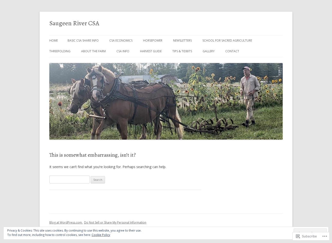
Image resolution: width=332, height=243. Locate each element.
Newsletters (182, 40)
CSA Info (122, 51)
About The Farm (93, 51)
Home (53, 40)
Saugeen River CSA (74, 23)
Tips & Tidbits (182, 51)
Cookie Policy (101, 235)
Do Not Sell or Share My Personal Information (115, 222)
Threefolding (59, 51)
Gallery (209, 51)
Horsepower (152, 40)
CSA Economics (120, 40)
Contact (232, 51)
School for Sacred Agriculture (227, 40)
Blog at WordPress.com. (66, 222)
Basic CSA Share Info (83, 40)
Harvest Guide (151, 51)
